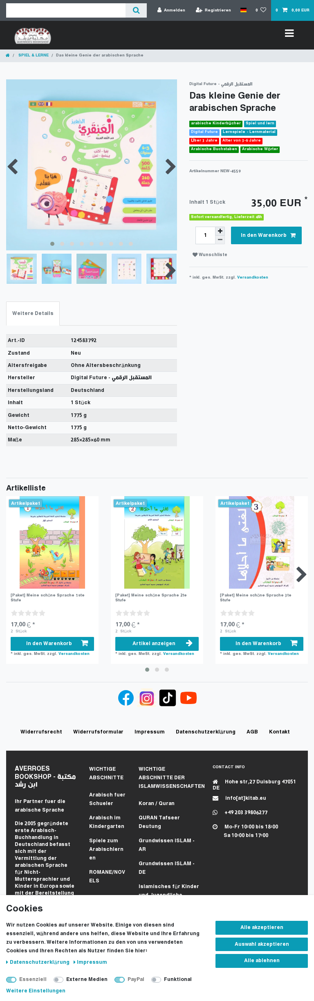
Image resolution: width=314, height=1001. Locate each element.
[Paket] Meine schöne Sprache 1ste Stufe (48, 598)
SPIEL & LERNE (33, 55)
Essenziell (33, 979)
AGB (252, 732)
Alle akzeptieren (261, 928)
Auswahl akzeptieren (262, 944)
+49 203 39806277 (245, 813)
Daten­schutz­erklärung (40, 962)
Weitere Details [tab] (33, 313)
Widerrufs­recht (41, 732)
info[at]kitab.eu (245, 798)
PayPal (136, 979)
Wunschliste (212, 255)
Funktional (178, 979)
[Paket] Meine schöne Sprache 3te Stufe (256, 598)
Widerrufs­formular (98, 732)
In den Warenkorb (264, 235)
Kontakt (279, 732)
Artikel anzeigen (153, 644)
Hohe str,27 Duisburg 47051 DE (254, 785)
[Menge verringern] (220, 240)
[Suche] (136, 10)
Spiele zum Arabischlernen (106, 849)
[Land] (243, 10)
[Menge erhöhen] (220, 231)
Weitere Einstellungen (35, 991)
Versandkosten (252, 277)
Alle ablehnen (262, 961)
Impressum (92, 962)
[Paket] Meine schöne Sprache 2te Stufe (151, 598)
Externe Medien (87, 979)
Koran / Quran (157, 804)
